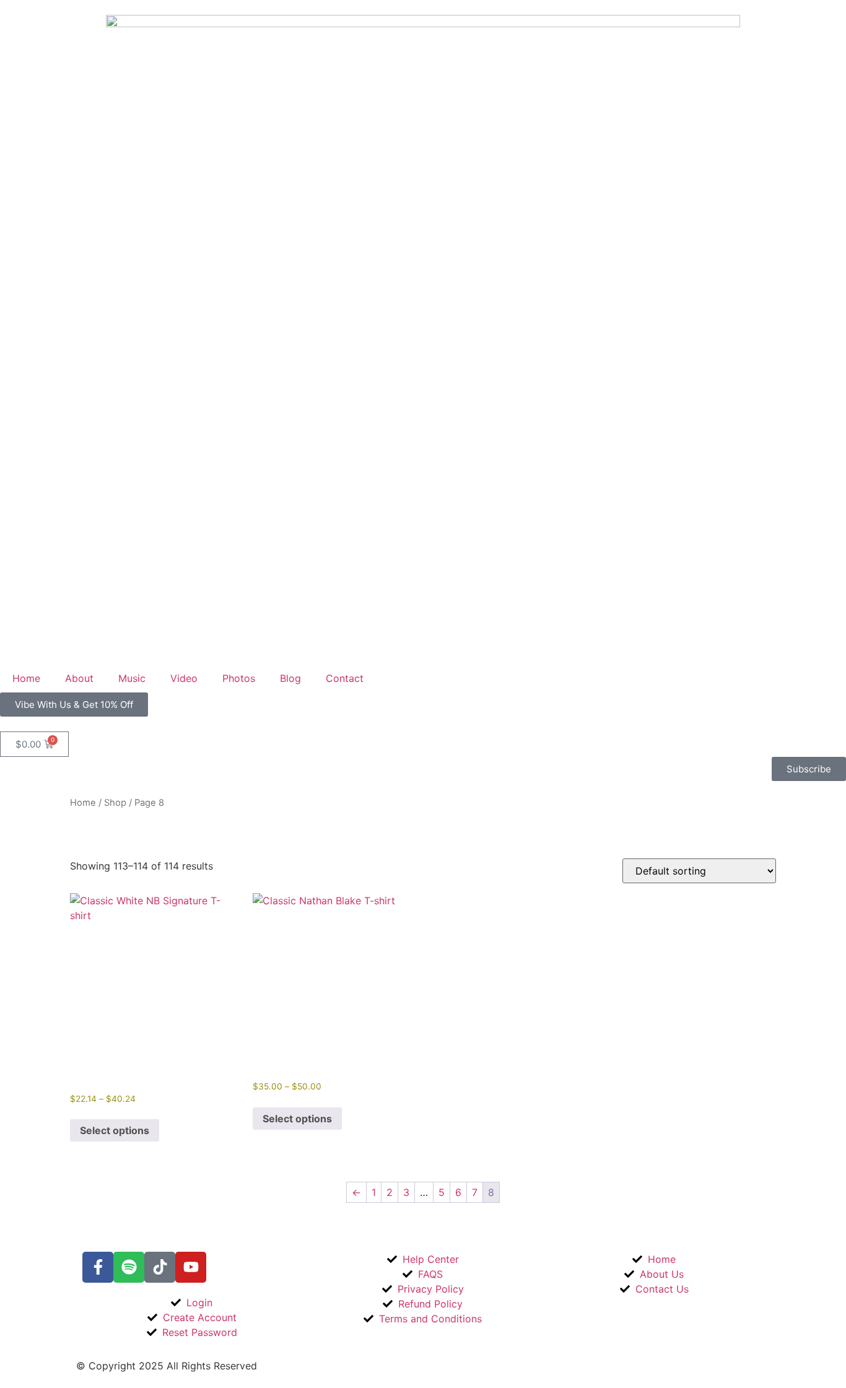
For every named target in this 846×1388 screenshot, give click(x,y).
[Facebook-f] (97, 1267)
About (79, 678)
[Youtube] (190, 1267)
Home (26, 678)
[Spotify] (128, 1267)
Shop (115, 802)
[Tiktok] (159, 1267)
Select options (114, 1130)
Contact (345, 678)
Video (184, 678)
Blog (290, 678)
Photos (238, 678)
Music (132, 678)
